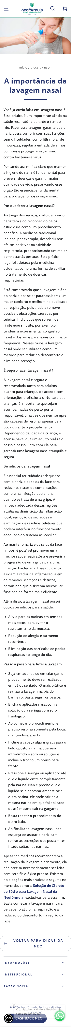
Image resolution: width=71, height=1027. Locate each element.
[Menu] (6, 9)
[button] (52, 9)
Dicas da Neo (40, 67)
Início (23, 67)
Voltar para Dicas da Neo (38, 943)
